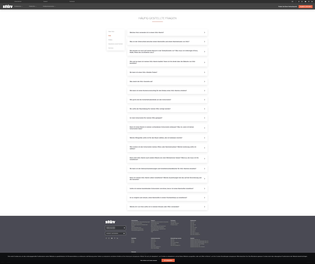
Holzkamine (17, 6)
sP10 (132, 239)
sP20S (132, 242)
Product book (174, 224)
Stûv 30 (192, 223)
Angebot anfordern (305, 6)
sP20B (132, 241)
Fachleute (72, 1)
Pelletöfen (32, 6)
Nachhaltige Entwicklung (137, 228)
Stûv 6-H (192, 222)
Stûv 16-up (193, 228)
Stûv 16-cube (193, 227)
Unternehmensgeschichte (137, 230)
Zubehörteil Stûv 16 (195, 239)
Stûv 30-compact (194, 233)
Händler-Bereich (175, 223)
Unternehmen (17, 1)
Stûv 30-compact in (156, 246)
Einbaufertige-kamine (176, 238)
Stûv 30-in (153, 245)
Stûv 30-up (193, 224)
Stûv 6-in (153, 239)
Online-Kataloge (155, 223)
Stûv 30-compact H (195, 234)
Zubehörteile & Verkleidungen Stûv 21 (199, 241)
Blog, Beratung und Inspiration (158, 226)
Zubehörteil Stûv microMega (197, 243)
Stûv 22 (153, 243)
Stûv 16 (192, 226)
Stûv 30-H (192, 231)
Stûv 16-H (192, 230)
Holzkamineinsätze (48, 6)
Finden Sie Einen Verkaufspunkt (287, 6)
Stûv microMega (155, 248)
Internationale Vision (136, 227)
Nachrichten (154, 224)
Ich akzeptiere (168, 260)
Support (45, 1)
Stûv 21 (153, 242)
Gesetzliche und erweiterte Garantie (159, 222)
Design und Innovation (136, 223)
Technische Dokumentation (157, 227)
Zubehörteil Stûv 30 (195, 245)
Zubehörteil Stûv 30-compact (197, 246)
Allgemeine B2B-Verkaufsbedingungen (140, 222)
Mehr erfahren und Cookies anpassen (148, 260)
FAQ (152, 231)
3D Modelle (173, 222)
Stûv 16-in (153, 241)
